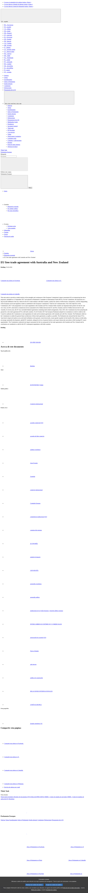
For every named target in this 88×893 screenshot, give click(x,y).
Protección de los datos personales (71, 887)
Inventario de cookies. (51, 890)
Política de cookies (36, 890)
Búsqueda (3, 154)
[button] (45, 199)
